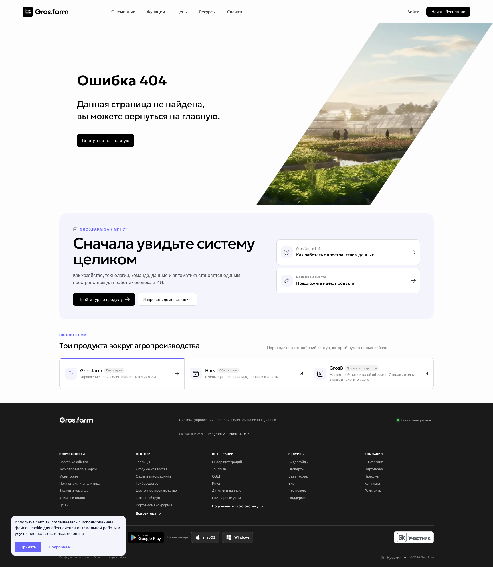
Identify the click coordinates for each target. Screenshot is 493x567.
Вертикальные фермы (154, 505)
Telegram (216, 434)
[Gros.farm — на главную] (45, 12)
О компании (123, 11)
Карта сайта (117, 557)
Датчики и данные (226, 491)
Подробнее (59, 547)
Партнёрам (374, 469)
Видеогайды (298, 462)
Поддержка (297, 498)
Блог (292, 484)
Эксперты (296, 469)
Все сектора (146, 513)
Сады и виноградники (153, 476)
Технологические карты (78, 469)
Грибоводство (147, 484)
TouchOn (219, 469)
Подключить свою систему (235, 506)
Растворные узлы (226, 498)
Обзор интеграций (227, 462)
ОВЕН (217, 476)
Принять (28, 547)
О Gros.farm (374, 462)
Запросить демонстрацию (167, 299)
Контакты (372, 484)
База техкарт (299, 476)
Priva (216, 484)
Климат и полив (72, 498)
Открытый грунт (149, 498)
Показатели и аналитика (79, 484)
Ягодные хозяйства (151, 469)
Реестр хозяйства (73, 462)
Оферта (99, 557)
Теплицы (143, 462)
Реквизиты (373, 491)
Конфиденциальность (74, 557)
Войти (413, 11)
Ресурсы (207, 11)
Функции (156, 11)
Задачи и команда (73, 491)
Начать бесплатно (448, 11)
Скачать (235, 11)
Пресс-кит (373, 476)
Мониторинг (69, 476)
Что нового (297, 491)
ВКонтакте (239, 434)
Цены (182, 11)
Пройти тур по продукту (100, 299)
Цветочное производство (156, 491)
